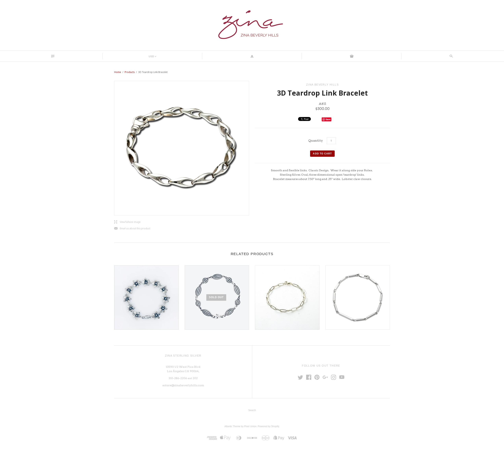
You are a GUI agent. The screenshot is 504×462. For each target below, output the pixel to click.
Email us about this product (132, 228)
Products (130, 72)
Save (328, 119)
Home (117, 72)
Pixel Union (250, 426)
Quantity (315, 140)
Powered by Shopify (268, 426)
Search (252, 410)
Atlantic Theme (232, 426)
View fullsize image (127, 222)
